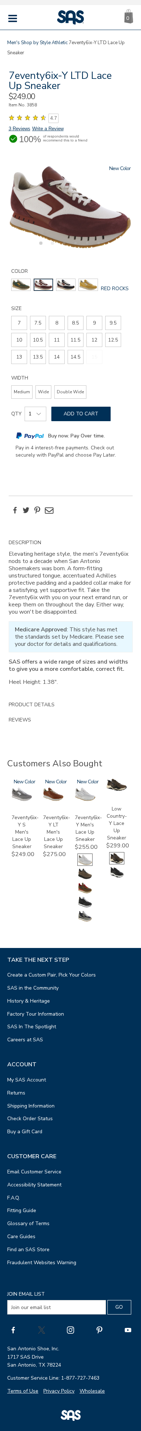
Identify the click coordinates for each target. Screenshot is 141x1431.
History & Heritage (28, 1001)
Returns (16, 1092)
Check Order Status (30, 1118)
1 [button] (40, 247)
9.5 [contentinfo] (113, 322)
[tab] (71, 616)
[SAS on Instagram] (70, 1330)
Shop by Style (36, 42)
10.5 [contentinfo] (38, 339)
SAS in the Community (33, 988)
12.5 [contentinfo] (113, 339)
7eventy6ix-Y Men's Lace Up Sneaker (88, 828)
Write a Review (48, 128)
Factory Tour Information (35, 1014)
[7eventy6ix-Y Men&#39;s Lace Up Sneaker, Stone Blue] (85, 920)
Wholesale (92, 1391)
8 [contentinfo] (56, 322)
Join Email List (26, 1294)
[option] (71, 207)
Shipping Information (31, 1105)
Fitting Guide (21, 1210)
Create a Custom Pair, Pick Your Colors (51, 974)
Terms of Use (22, 1391)
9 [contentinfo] (94, 322)
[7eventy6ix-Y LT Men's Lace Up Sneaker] (53, 799)
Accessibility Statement (34, 1184)
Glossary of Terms (28, 1223)
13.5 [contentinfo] (38, 356)
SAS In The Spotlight (31, 1026)
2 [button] (51, 247)
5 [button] (86, 247)
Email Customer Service (34, 1171)
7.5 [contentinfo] (37, 322)
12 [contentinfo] (94, 339)
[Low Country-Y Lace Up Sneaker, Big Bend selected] (116, 862)
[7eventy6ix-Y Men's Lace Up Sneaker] (85, 799)
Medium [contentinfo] (22, 392)
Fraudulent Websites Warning (41, 1262)
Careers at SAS (25, 1039)
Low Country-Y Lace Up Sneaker (117, 823)
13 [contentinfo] (19, 356)
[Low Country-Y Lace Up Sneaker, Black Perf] (116, 876)
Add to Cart (81, 413)
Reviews (20, 719)
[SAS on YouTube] (128, 1330)
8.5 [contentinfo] (75, 322)
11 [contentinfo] (57, 339)
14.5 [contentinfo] (75, 356)
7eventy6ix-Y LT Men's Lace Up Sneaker (56, 832)
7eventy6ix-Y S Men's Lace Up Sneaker (25, 832)
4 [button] (74, 247)
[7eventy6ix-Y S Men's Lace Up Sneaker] (22, 799)
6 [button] (97, 247)
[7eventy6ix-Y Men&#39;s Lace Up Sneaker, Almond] (85, 878)
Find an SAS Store (28, 1249)
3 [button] (63, 247)
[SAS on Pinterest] (99, 1330)
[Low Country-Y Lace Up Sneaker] (116, 789)
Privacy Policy (58, 1391)
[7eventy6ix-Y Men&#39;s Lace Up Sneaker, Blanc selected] (85, 864)
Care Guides (21, 1236)
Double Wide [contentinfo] (70, 392)
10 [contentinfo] (19, 339)
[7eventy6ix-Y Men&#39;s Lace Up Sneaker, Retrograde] (85, 906)
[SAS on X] (41, 1330)
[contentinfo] (21, 285)
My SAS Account (26, 1079)
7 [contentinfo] (19, 322)
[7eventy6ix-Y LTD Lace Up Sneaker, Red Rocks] (71, 207)
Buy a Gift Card (24, 1131)
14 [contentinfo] (57, 356)
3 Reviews (19, 128)
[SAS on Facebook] (13, 1330)
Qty (16, 413)
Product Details (32, 704)
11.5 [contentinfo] (75, 339)
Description (25, 542)
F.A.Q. (13, 1197)
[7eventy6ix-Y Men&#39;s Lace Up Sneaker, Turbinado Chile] (85, 892)
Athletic (60, 42)
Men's (13, 42)
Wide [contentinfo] (43, 392)
